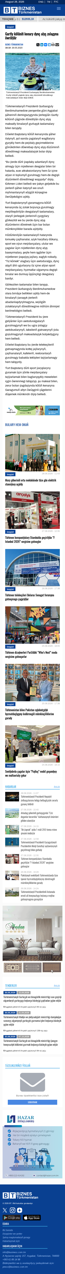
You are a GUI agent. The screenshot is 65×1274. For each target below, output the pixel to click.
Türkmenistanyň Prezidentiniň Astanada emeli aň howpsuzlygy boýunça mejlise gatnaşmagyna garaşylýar (38, 895)
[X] (38, 44)
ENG (40, 2)
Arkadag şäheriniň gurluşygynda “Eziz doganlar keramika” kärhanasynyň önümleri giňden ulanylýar (39, 816)
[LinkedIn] (41, 44)
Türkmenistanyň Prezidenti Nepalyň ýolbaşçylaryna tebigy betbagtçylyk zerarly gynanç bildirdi (39, 800)
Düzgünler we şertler (12, 1234)
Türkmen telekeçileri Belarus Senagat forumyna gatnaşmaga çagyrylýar (29, 597)
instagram (12, 1210)
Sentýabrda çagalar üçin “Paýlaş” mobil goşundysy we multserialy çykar (31, 773)
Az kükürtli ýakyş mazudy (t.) (41, 19)
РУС (56, 2)
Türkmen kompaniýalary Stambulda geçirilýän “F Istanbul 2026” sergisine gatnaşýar (30, 540)
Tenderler (11, 985)
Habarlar (10, 787)
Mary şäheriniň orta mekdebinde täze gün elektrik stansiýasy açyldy (30, 482)
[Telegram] (49, 44)
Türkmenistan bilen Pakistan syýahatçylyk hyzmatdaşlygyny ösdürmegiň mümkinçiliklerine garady (29, 714)
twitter (5, 1210)
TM (48, 2)
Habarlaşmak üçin (11, 1241)
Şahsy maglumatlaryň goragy (16, 1237)
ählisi (57, 787)
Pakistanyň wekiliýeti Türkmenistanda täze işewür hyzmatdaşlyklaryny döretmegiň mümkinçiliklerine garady (39, 879)
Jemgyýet (10, 26)
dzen (19, 1210)
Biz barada (8, 1230)
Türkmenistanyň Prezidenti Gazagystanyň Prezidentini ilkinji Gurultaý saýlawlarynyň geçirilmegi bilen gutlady (39, 846)
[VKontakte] (45, 44)
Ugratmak (32, 1102)
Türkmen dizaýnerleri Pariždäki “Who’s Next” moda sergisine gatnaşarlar (31, 654)
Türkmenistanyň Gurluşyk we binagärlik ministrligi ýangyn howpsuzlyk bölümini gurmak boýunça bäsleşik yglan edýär (30, 1042)
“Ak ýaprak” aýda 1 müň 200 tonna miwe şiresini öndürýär (39, 831)
